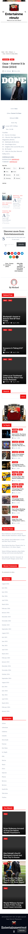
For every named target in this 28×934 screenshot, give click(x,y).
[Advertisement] (14, 35)
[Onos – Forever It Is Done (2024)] (7, 197)
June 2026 (5, 592)
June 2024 (5, 691)
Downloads (5, 59)
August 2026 (5, 584)
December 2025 (6, 617)
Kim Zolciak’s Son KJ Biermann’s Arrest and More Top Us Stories (13, 540)
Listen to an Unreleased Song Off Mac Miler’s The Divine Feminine (13, 377)
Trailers (4, 797)
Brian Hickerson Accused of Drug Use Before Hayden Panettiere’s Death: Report (14, 534)
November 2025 (6, 621)
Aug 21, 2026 (16, 323)
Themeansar (18, 919)
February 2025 (6, 658)
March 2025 (5, 654)
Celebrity (4, 731)
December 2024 (6, 666)
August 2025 (5, 633)
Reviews (4, 781)
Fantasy (4, 744)
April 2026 (5, 600)
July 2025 (4, 637)
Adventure (5, 727)
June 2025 (5, 641)
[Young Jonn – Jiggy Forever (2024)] (7, 217)
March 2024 (5, 703)
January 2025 (5, 662)
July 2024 (4, 686)
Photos (4, 777)
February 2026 (6, 608)
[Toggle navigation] (3, 12)
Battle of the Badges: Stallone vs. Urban (18, 455)
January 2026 (5, 612)
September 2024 (6, 678)
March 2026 (5, 604)
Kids (3, 756)
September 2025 (6, 629)
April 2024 (5, 699)
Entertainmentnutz (14, 16)
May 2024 (5, 695)
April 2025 (5, 649)
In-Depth (15, 429)
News (10, 300)
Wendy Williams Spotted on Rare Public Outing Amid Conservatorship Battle (13, 552)
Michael (9, 71)
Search (6, 391)
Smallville (5, 789)
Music (12, 59)
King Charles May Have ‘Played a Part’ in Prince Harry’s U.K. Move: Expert (13, 546)
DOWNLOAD (15, 159)
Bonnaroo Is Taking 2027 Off (13, 349)
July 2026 (4, 588)
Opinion (15, 432)
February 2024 (6, 707)
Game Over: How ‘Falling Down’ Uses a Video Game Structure (18, 520)
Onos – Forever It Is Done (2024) (7, 203)
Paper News (9, 919)
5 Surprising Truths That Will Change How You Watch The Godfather (18, 467)
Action (4, 723)
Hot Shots (5, 748)
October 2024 (6, 674)
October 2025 (6, 625)
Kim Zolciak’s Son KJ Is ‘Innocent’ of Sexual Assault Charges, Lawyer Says (12, 558)
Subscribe (21, 244)
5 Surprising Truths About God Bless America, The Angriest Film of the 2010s (18, 491)
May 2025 (5, 645)
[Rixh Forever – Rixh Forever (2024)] (18, 202)
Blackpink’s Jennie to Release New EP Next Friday (11, 318)
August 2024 (5, 682)
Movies (21, 472)
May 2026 (5, 596)
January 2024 (5, 711)
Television (5, 793)
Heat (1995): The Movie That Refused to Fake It (19, 434)
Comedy (4, 736)
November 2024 (6, 670)
